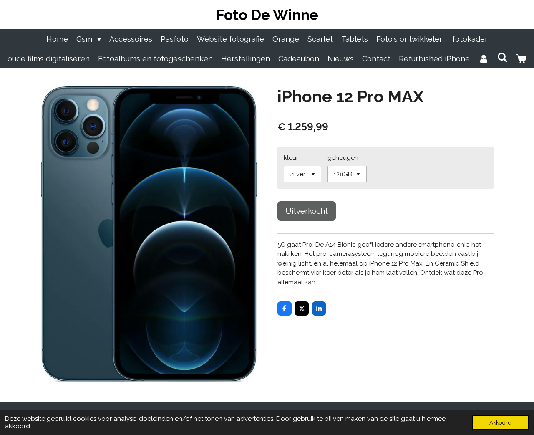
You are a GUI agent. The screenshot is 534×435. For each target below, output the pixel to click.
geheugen (342, 158)
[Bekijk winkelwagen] (521, 58)
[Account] (483, 58)
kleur (291, 158)
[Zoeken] (502, 57)
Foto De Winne (267, 14)
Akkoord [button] (500, 422)
